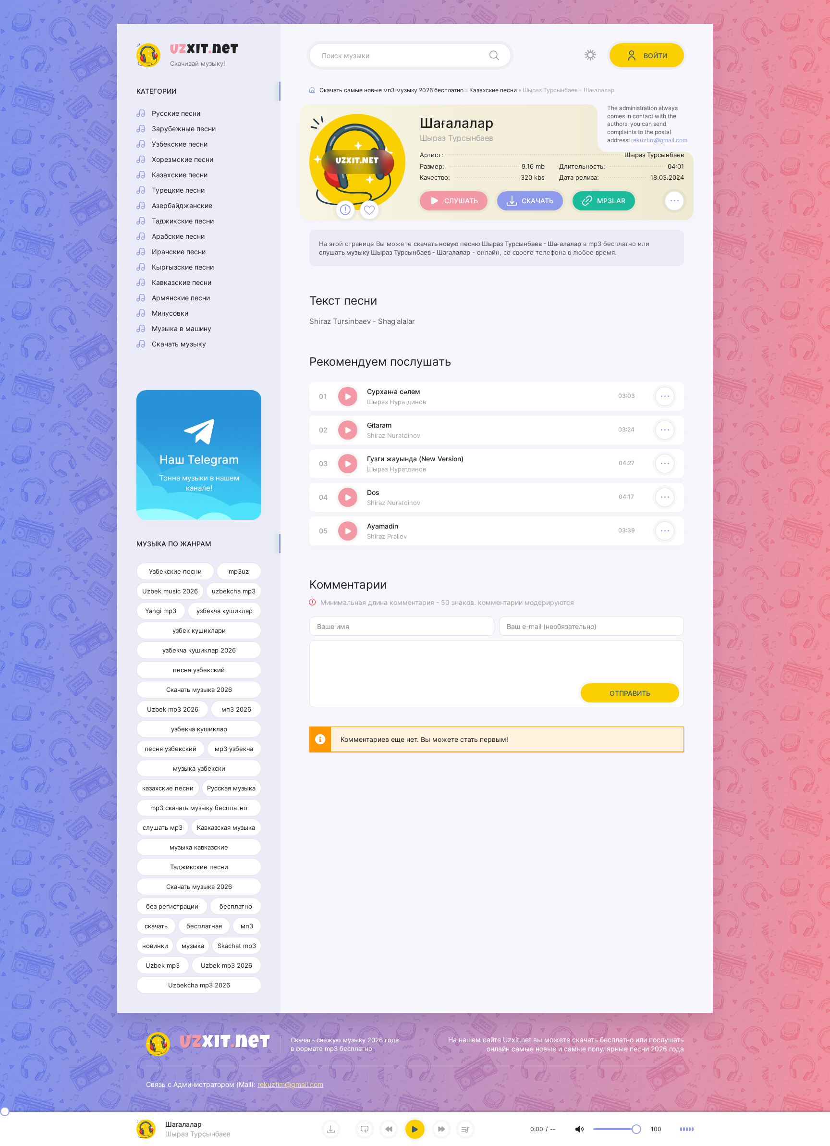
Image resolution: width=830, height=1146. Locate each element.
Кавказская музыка (226, 827)
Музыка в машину (181, 328)
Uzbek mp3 (163, 965)
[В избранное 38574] (369, 210)
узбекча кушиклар (224, 611)
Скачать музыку (179, 344)
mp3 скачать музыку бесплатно (198, 808)
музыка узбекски (199, 768)
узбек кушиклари (199, 630)
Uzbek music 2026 (170, 591)
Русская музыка (231, 788)
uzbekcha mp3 (234, 591)
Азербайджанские (182, 205)
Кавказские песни (181, 282)
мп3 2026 (236, 709)
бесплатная (204, 926)
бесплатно (236, 906)
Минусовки (170, 313)
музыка (193, 945)
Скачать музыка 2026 (199, 689)
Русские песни (176, 113)
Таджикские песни (183, 221)
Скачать (537, 201)
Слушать (461, 201)
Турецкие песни (178, 190)
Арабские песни (178, 236)
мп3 (247, 926)
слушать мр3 (163, 827)
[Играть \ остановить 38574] (347, 396)
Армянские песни (181, 298)
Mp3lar (611, 201)
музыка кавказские (199, 847)
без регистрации (172, 906)
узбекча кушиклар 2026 (199, 650)
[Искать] (494, 55)
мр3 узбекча (234, 748)
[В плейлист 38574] (674, 200)
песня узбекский (199, 670)
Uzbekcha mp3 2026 (199, 985)
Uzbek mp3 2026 (172, 709)
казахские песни (168, 788)
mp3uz (239, 571)
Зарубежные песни (184, 128)
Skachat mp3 (237, 945)
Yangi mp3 (160, 611)
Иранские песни (179, 251)
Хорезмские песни (182, 159)
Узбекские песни (180, 144)
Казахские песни (180, 175)
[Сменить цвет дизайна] (590, 55)
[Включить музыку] (415, 1129)
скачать (156, 926)
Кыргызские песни (183, 267)
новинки (155, 945)
